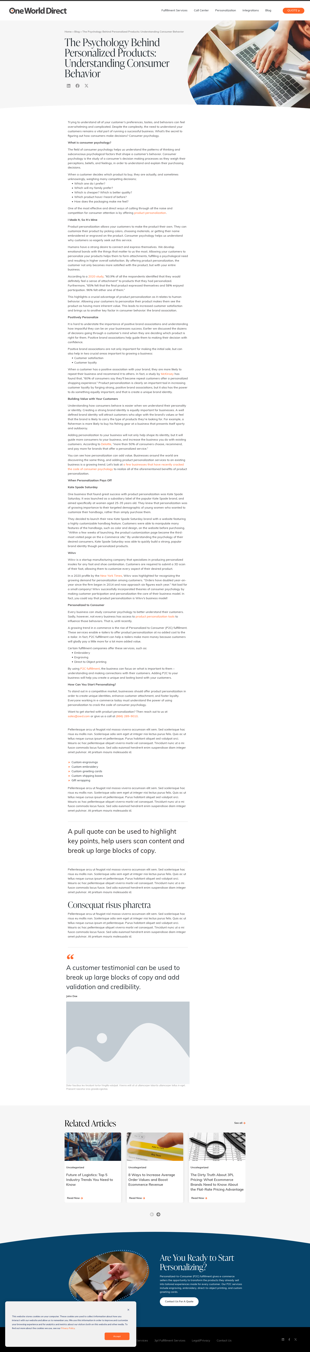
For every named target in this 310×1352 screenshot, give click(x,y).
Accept (117, 1336)
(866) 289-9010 (127, 716)
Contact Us (224, 1340)
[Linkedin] (69, 86)
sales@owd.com (79, 716)
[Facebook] (77, 86)
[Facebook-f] (289, 1339)
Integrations (251, 10)
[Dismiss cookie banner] (128, 1310)
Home (68, 32)
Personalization (225, 10)
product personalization (150, 213)
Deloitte (106, 444)
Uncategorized (75, 1167)
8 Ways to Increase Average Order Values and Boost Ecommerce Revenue (151, 1180)
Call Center (201, 10)
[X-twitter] (86, 86)
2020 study (95, 276)
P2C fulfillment (90, 669)
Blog (268, 10)
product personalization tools (155, 616)
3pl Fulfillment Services (169, 1340)
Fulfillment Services (174, 10)
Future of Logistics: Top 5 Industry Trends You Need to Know (89, 1180)
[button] (152, 1214)
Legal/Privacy (201, 1340)
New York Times (111, 576)
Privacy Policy (68, 1328)
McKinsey (167, 374)
